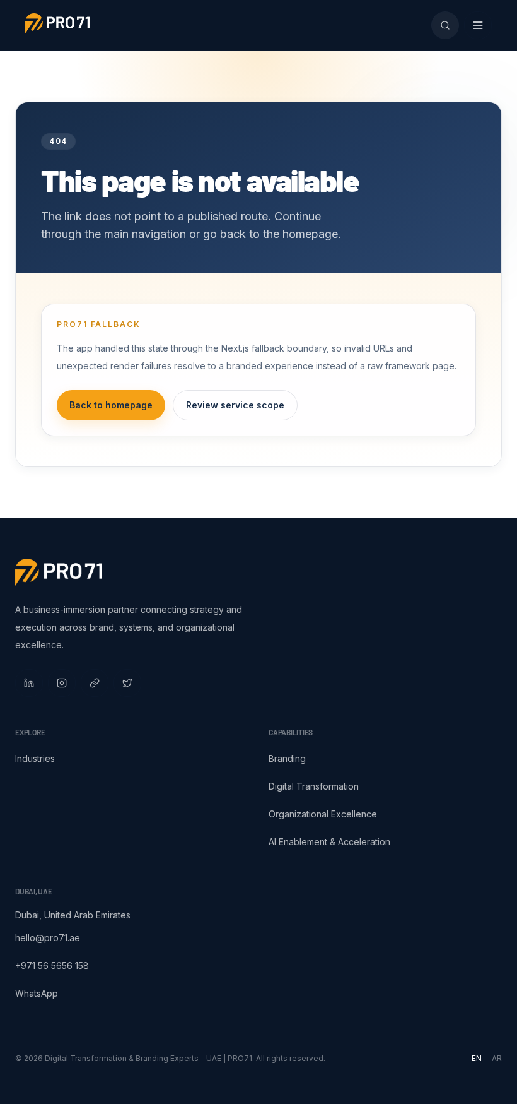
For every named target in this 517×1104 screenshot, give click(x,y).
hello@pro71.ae (47, 937)
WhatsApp (36, 993)
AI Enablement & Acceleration (329, 841)
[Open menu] (478, 25)
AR (497, 1058)
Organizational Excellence (323, 814)
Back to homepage (111, 405)
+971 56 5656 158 (52, 965)
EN (477, 1058)
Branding (287, 758)
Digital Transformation (314, 786)
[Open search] (445, 25)
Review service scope (235, 405)
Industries (35, 758)
